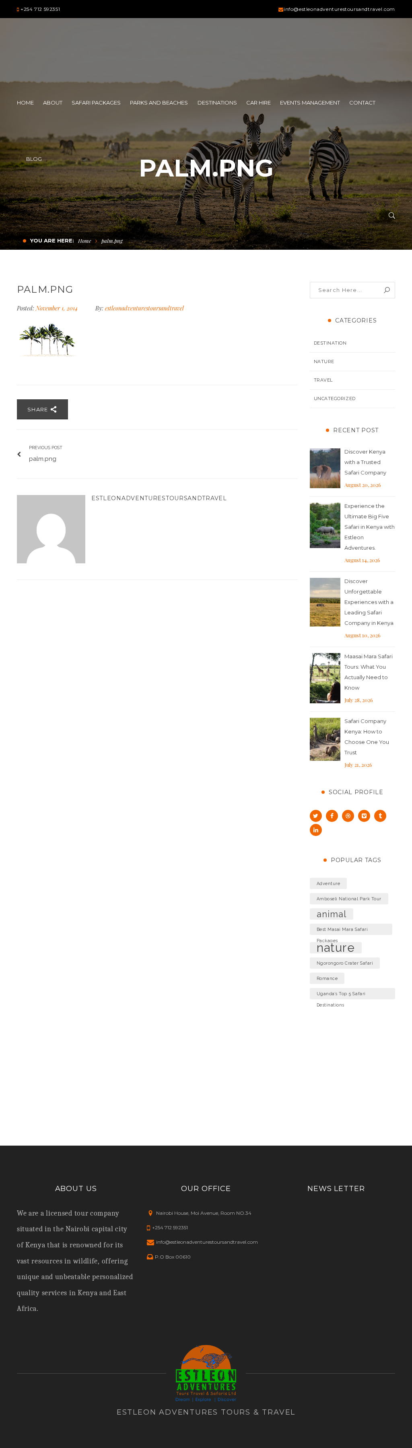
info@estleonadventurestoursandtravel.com (339, 9)
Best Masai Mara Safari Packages (342, 931)
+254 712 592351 (40, 9)
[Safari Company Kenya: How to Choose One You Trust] (325, 739)
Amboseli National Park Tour (349, 898)
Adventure (328, 883)
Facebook (332, 816)
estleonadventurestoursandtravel (144, 308)
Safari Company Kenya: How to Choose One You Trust (366, 737)
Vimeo (364, 816)
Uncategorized (335, 398)
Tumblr (380, 816)
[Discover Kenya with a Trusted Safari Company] (325, 468)
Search (387, 290)
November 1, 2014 (57, 308)
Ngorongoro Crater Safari (345, 963)
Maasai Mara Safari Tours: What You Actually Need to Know (368, 672)
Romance (327, 978)
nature (336, 947)
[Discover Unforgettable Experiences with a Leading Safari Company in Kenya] (325, 602)
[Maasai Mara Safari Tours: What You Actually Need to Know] (325, 678)
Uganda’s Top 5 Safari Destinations (341, 995)
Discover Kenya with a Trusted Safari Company (365, 462)
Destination (330, 343)
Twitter (316, 816)
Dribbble (348, 816)
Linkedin (316, 830)
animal (332, 914)
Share (38, 409)
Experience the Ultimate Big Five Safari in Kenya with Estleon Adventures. (369, 527)
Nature (324, 361)
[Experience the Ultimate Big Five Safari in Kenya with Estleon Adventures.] (325, 525)
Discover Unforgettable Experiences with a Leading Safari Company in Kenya (368, 602)
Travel (323, 380)
